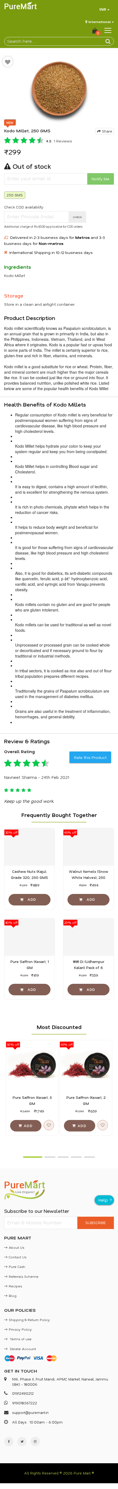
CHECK (77, 217)
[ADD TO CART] (29, 899)
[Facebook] (8, 1441)
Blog (12, 1295)
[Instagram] (35, 1441)
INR (102, 9)
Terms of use (20, 1339)
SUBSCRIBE (95, 1222)
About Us (16, 1247)
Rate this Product (90, 757)
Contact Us (17, 1257)
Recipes (15, 1286)
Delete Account (22, 1349)
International (99, 21)
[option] (59, 89)
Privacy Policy (20, 1329)
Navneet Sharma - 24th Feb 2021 (36, 777)
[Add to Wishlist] (8, 62)
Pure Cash (17, 1266)
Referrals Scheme (23, 1276)
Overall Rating (19, 751)
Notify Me (100, 178)
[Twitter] (22, 1441)
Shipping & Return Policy (29, 1319)
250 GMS (15, 195)
